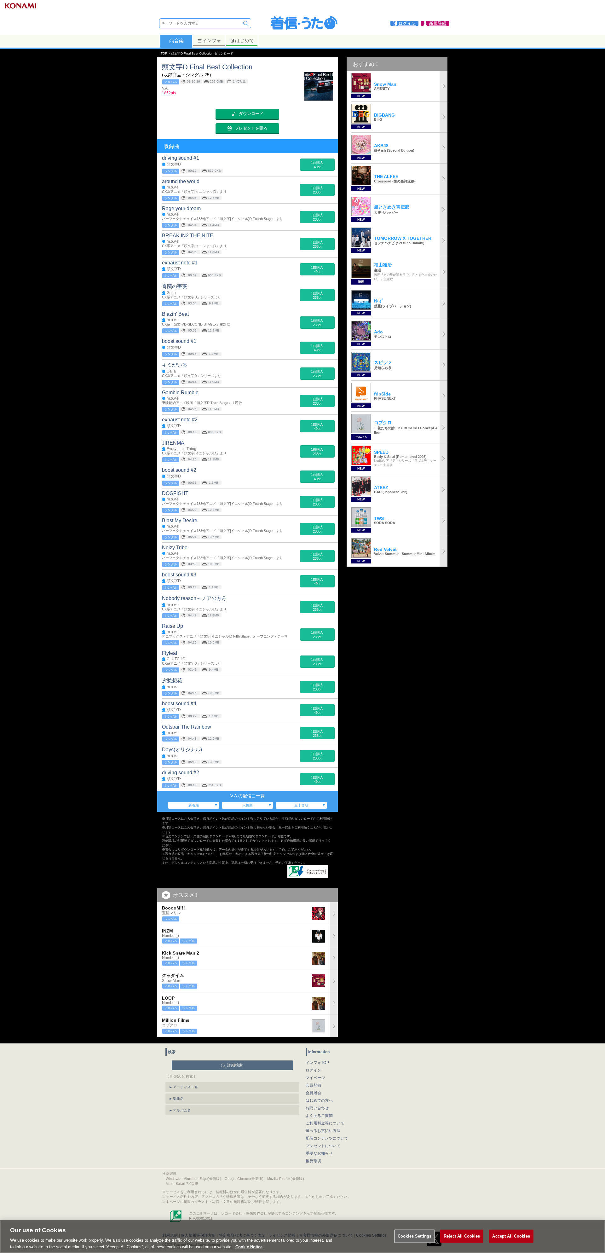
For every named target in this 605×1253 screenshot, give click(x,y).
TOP (164, 53)
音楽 (179, 40)
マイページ (315, 1078)
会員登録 (313, 1085)
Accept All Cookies (511, 1236)
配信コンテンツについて (327, 1138)
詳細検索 (235, 1065)
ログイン (313, 1070)
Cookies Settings (414, 1236)
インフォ (211, 40)
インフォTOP (317, 1062)
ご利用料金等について (325, 1123)
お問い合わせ (317, 1108)
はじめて (244, 40)
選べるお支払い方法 (323, 1131)
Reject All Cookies (462, 1236)
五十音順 (301, 805)
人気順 (247, 805)
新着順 (193, 805)
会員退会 (313, 1093)
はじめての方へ (319, 1100)
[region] (302, 1236)
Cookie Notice (248, 1246)
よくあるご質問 (319, 1115)
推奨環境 (313, 1161)
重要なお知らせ (319, 1153)
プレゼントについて (323, 1146)
